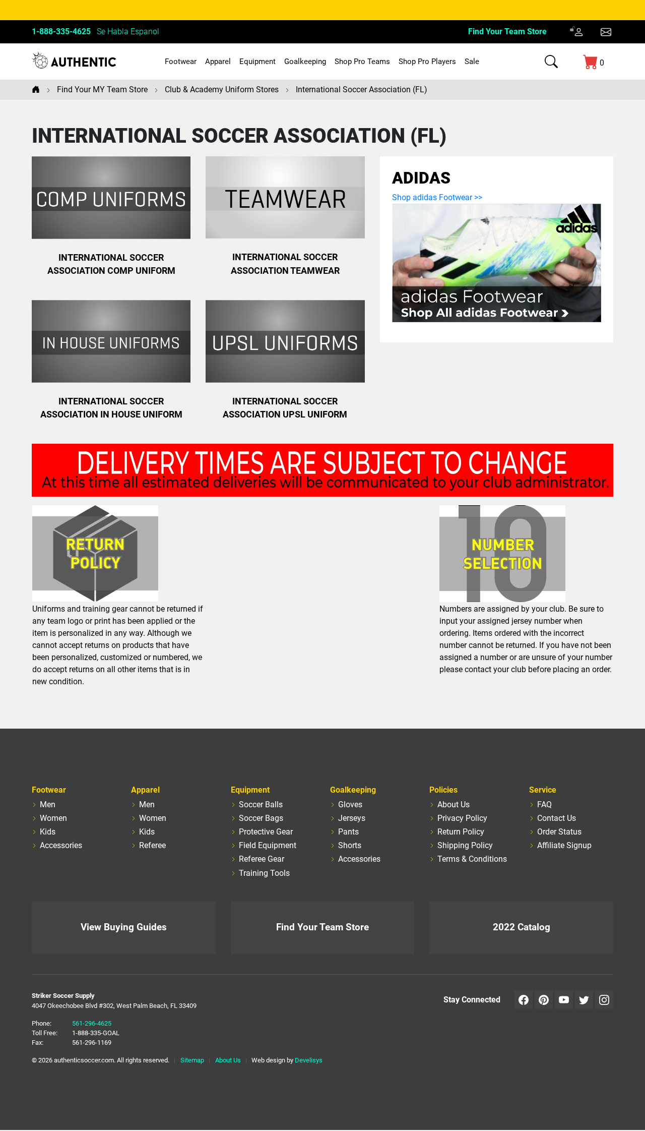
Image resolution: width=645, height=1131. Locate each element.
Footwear (181, 61)
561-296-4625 (91, 1023)
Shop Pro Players (427, 61)
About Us (453, 804)
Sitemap (192, 1060)
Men (47, 804)
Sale (472, 61)
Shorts (349, 845)
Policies (443, 790)
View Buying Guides (124, 927)
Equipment (257, 61)
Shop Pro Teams (362, 61)
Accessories (61, 845)
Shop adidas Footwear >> (437, 197)
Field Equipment (267, 845)
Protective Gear (266, 832)
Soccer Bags (261, 818)
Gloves (350, 804)
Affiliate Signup (564, 845)
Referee (152, 845)
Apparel (218, 61)
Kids (47, 832)
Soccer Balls (261, 804)
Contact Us (556, 818)
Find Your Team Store (507, 31)
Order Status (559, 832)
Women (53, 818)
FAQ (544, 804)
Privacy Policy (462, 818)
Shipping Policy (465, 845)
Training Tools (264, 873)
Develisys (308, 1060)
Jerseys (351, 818)
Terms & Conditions (472, 859)
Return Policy (460, 832)
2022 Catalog (521, 927)
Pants (348, 832)
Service (542, 790)
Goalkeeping (305, 61)
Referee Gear (261, 859)
